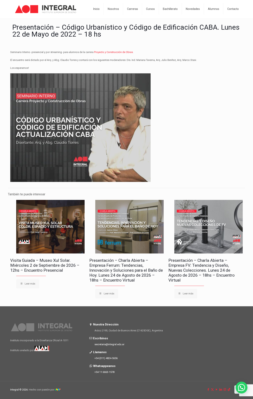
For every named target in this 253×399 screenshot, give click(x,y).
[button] (241, 387)
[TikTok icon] (229, 389)
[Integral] (45, 9)
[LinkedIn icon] (220, 389)
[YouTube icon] (216, 389)
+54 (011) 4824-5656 (106, 358)
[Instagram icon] (224, 389)
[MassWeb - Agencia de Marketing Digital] (58, 389)
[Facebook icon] (208, 389)
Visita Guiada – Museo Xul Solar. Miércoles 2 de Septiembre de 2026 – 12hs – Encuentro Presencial (44, 265)
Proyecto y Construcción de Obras (113, 52)
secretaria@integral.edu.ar (109, 344)
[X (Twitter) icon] (212, 389)
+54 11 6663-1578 (104, 372)
